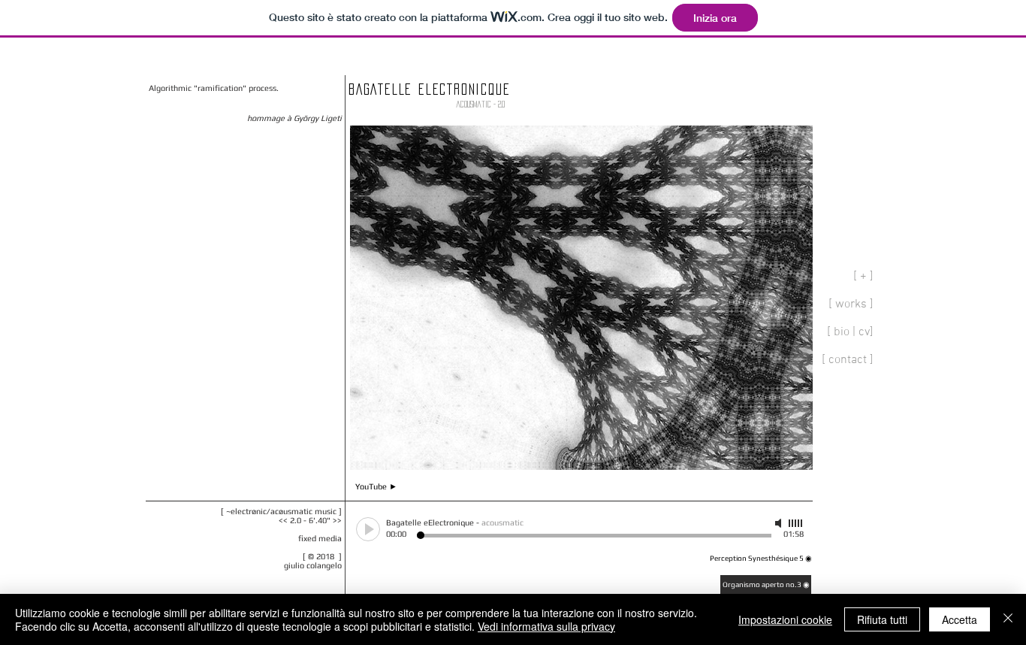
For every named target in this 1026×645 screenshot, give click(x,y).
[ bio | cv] (850, 332)
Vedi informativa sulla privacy (546, 626)
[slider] (796, 523)
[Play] (368, 529)
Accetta (959, 619)
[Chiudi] (1008, 619)
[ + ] (863, 276)
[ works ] (851, 304)
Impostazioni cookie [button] (785, 619)
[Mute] (779, 523)
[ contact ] (848, 360)
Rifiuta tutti (882, 619)
